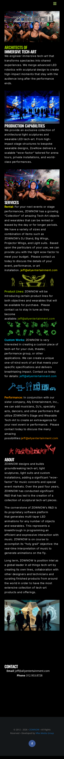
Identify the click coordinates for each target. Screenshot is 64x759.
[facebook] (32, 743)
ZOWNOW (34, 729)
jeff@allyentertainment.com (39, 270)
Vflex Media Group (45, 733)
